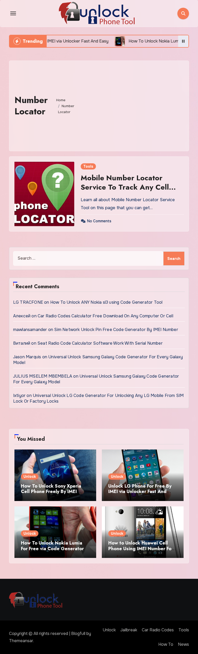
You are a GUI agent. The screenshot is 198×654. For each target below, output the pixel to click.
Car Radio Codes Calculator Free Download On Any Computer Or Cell (105, 316)
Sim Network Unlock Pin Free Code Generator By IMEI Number (116, 329)
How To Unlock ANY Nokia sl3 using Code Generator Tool (106, 302)
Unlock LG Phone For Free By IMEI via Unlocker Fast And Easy (139, 491)
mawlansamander (30, 329)
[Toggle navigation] (13, 13)
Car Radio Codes (158, 630)
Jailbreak (128, 630)
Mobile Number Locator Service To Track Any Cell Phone (125, 187)
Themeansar (21, 640)
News (183, 644)
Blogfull (78, 633)
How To (165, 644)
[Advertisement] (132, 105)
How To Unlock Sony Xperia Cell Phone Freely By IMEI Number (51, 491)
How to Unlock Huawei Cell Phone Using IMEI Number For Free (140, 548)
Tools (88, 166)
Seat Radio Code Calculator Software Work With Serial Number (100, 343)
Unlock (29, 476)
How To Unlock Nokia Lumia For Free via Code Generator (52, 546)
